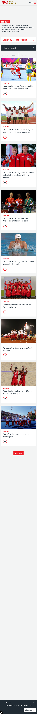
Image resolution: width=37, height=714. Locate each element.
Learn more (28, 705)
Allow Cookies (29, 710)
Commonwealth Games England (8, 2)
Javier (4, 55)
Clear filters (24, 55)
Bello (13, 55)
